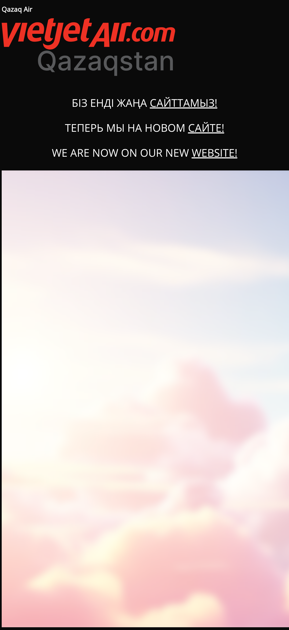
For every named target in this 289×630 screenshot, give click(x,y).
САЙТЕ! (206, 128)
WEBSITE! (214, 152)
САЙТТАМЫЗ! (183, 103)
